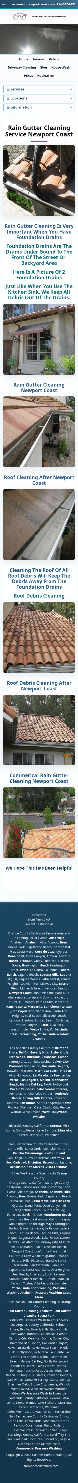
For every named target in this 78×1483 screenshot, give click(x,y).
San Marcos (35, 1167)
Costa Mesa (40, 1201)
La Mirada (40, 1075)
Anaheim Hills (35, 942)
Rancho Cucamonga (28, 1153)
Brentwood (17, 1057)
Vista (49, 1167)
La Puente (57, 1075)
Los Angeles (29, 1080)
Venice (65, 1107)
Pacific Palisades (22, 1089)
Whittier (39, 1117)
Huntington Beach (35, 965)
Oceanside (17, 1167)
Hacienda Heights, (55, 1066)
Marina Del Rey (31, 1084)
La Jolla (65, 1162)
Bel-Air (24, 1052)
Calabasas (49, 1057)
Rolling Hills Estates (37, 1098)
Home (23, 59)
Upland (59, 1153)
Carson (63, 1057)
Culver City (60, 1062)
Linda (44, 1029)
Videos (54, 59)
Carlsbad (19, 1162)
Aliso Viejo (57, 938)
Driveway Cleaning (22, 67)
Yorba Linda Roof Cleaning (31, 1288)
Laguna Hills (49, 974)
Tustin (43, 1025)
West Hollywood (54, 1112)
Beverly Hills (39, 1052)
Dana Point (16, 956)
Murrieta (64, 1130)
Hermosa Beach (46, 1071)
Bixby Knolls (59, 1052)
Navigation (45, 75)
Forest (54, 979)
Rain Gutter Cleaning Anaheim (30, 1311)
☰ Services (15, 89)
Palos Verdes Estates (51, 1089)
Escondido (50, 1162)
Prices (28, 75)
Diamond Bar (19, 1066)
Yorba (34, 1029)
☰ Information (19, 107)
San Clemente (54, 1006)
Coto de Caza (45, 951)
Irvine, (24, 970)
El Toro (51, 956)
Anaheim (41, 1192)
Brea (63, 942)
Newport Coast (20, 993)
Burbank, (34, 1057)
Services (38, 59)
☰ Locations (16, 98)
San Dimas (27, 1103)
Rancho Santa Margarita (24, 1006)
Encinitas (34, 1162)
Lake (45, 979)
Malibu (45, 1080)
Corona (55, 1126)
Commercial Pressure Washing (39, 1448)
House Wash (60, 67)
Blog (43, 67)
